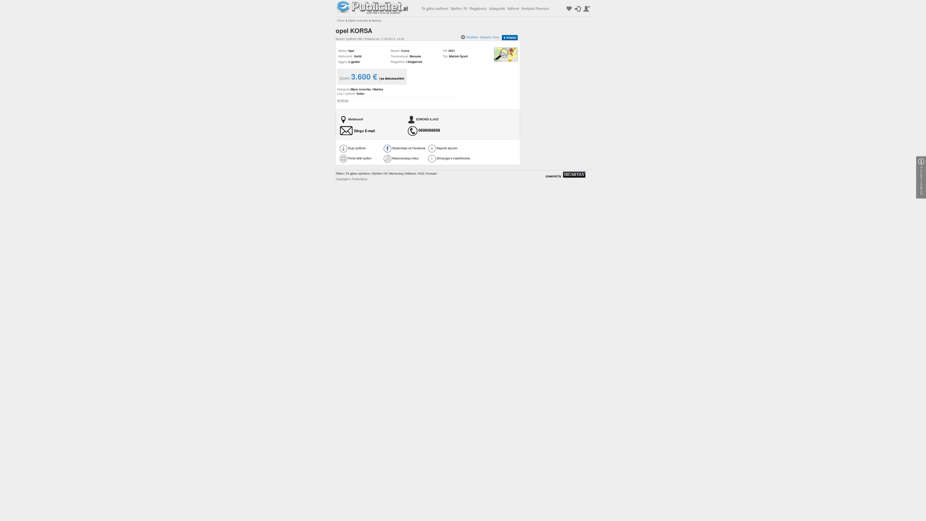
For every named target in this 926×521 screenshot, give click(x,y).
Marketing (396, 173)
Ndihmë (513, 8)
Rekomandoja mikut (404, 158)
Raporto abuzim (446, 148)
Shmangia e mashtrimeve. (453, 158)
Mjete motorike (358, 20)
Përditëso (472, 37)
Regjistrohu (478, 8)
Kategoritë (497, 8)
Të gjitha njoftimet (434, 8)
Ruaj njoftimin (356, 148)
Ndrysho (485, 37)
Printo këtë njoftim (359, 158)
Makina (376, 20)
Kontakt (431, 173)
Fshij (496, 37)
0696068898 (429, 130)
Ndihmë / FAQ (414, 173)
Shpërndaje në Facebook (408, 148)
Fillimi (341, 20)
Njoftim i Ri (459, 8)
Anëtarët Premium (535, 8)
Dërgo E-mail (364, 130)
